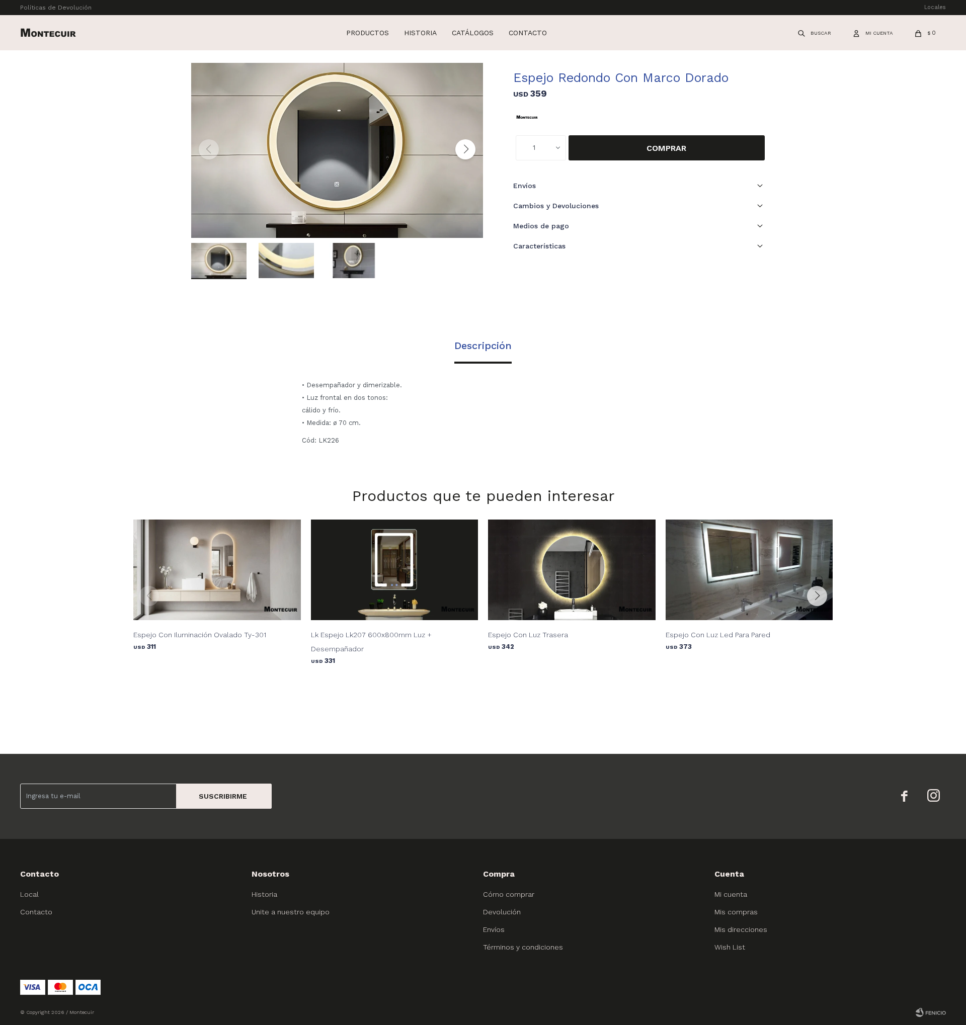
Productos (367, 33)
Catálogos (473, 33)
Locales (935, 7)
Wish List (729, 947)
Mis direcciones (740, 929)
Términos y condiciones (523, 947)
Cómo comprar (508, 894)
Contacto (528, 33)
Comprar (666, 148)
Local (29, 894)
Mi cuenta (730, 894)
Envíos (494, 929)
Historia (420, 33)
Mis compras (736, 912)
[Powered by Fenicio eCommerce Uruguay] (931, 1012)
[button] (815, 32)
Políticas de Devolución (56, 7)
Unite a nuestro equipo (291, 912)
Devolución (502, 912)
